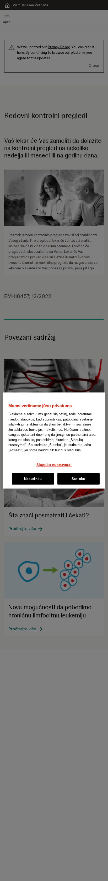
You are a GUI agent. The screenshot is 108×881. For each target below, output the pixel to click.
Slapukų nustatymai (54, 465)
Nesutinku (33, 479)
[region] (54, 441)
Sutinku (78, 479)
